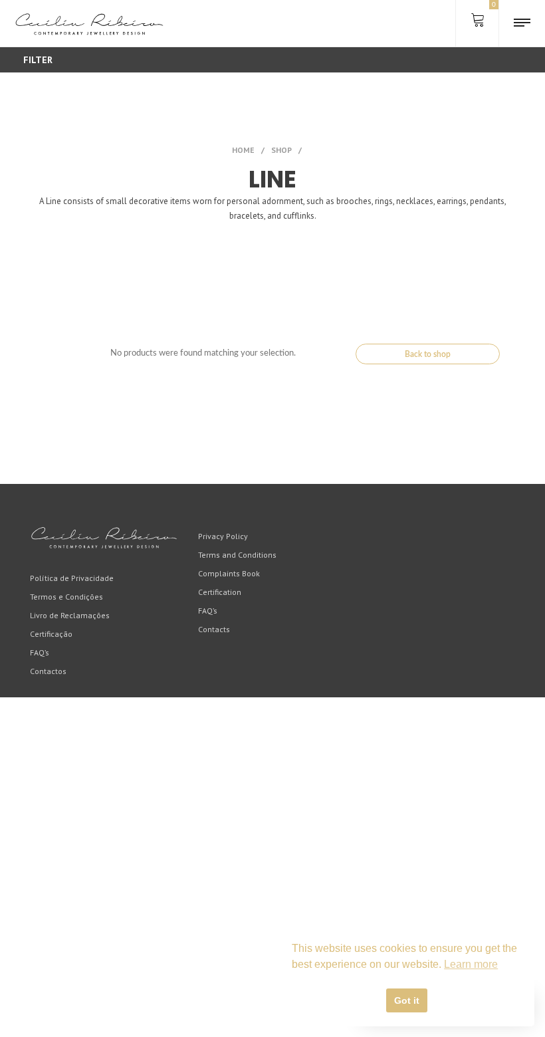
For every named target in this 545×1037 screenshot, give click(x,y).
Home (243, 150)
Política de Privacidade (72, 578)
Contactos (48, 671)
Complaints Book (229, 573)
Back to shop (428, 354)
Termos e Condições (66, 597)
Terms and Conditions (237, 555)
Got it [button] (406, 1000)
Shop (281, 150)
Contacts (214, 629)
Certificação (51, 634)
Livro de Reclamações (70, 615)
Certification (219, 592)
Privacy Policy (223, 536)
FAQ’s (39, 652)
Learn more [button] (471, 964)
